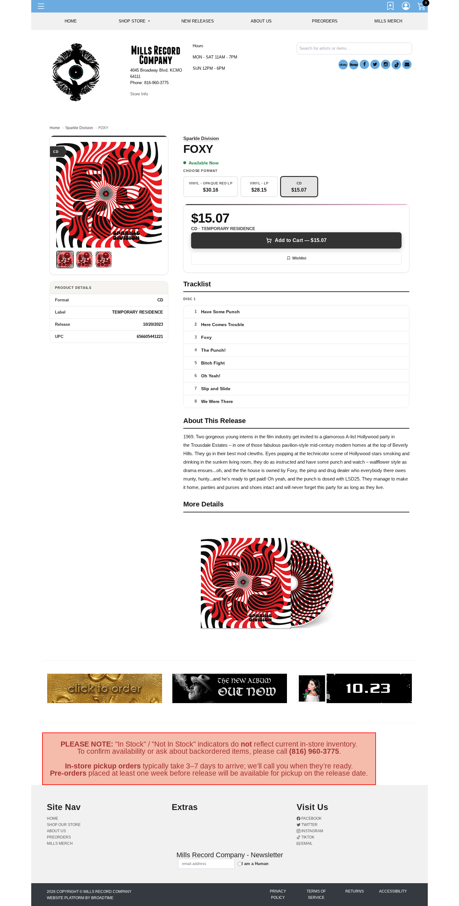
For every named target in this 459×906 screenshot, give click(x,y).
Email (306, 843)
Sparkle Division (79, 128)
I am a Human (255, 863)
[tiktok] (396, 64)
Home (55, 128)
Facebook (311, 818)
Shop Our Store (64, 825)
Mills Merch (388, 21)
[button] (134, 21)
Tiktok (307, 837)
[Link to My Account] (406, 7)
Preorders (325, 21)
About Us (261, 21)
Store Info (139, 94)
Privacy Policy (278, 894)
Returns (354, 891)
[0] (422, 7)
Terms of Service (316, 894)
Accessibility (393, 891)
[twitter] (375, 64)
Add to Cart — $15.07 (301, 240)
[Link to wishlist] (390, 7)
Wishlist (299, 258)
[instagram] (385, 64)
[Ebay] (343, 64)
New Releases (197, 21)
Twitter (309, 825)
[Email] (407, 64)
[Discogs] (353, 64)
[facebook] (364, 64)
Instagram (311, 831)
